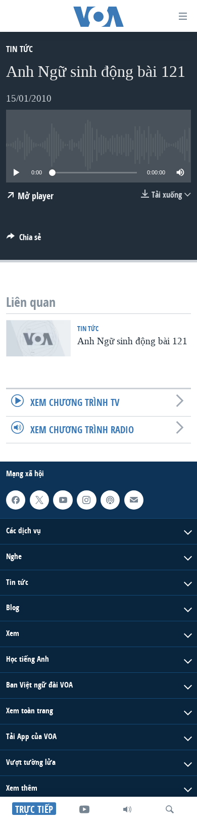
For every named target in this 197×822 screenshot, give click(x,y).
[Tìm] (170, 809)
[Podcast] (110, 500)
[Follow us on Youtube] (62, 500)
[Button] (24, 240)
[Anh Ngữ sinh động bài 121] (38, 338)
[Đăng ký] (133, 500)
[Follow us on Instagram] (86, 500)
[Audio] (127, 809)
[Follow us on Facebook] (15, 500)
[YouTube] (84, 809)
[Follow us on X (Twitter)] (39, 500)
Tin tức (19, 49)
